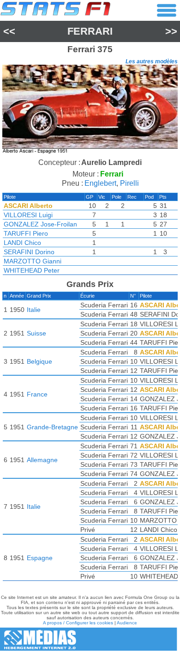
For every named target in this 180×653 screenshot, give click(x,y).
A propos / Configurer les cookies (78, 622)
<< (9, 31)
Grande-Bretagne (52, 427)
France (37, 394)
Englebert (100, 183)
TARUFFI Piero (26, 233)
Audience (127, 622)
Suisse (36, 333)
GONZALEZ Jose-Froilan (40, 224)
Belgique (39, 361)
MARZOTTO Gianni (32, 261)
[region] (90, 110)
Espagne (40, 557)
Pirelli (129, 183)
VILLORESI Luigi (28, 215)
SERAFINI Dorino (29, 252)
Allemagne (42, 460)
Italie (34, 309)
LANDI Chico (22, 242)
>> (171, 31)
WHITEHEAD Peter (32, 270)
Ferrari (90, 31)
